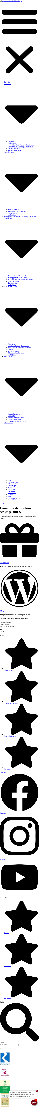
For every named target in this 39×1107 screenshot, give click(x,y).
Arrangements (12, 213)
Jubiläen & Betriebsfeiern (16, 417)
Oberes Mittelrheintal (14, 498)
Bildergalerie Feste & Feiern (17, 421)
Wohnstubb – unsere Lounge (17, 211)
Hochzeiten (11, 416)
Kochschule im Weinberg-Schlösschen (20, 347)
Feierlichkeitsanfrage (14, 419)
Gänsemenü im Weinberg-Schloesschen (20, 147)
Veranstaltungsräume (14, 414)
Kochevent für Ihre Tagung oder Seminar (21, 279)
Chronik (10, 494)
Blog (9, 480)
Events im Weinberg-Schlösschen (18, 346)
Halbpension (12, 143)
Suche (2, 1002)
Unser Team (12, 493)
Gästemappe (12, 486)
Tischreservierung (13, 351)
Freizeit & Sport (13, 500)
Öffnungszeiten (13, 484)
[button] (19, 41)
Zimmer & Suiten (13, 209)
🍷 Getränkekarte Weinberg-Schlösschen (21, 145)
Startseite (7, 82)
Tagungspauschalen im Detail (17, 278)
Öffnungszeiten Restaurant (16, 353)
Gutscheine (11, 489)
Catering (10, 349)
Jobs (9, 496)
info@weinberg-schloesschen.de (14, 631)
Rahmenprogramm (14, 281)
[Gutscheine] (19, 559)
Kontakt (10, 487)
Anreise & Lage (13, 482)
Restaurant (11, 344)
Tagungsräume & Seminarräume (18, 276)
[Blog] (19, 607)
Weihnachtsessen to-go (15, 150)
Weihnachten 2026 (14, 148)
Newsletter (11, 491)
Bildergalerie (12, 215)
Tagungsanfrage (13, 283)
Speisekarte (11, 141)
